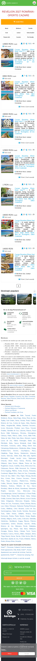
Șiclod (14, 493)
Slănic (3, 425)
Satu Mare (24, 529)
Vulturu (33, 539)
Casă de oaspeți (25, 547)
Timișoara (32, 471)
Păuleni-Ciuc (24, 481)
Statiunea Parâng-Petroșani (26, 506)
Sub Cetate (10, 420)
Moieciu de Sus (6, 423)
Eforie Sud (32, 445)
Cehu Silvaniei (19, 508)
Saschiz (27, 523)
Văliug (24, 445)
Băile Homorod (20, 468)
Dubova (11, 486)
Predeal (17, 428)
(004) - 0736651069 (27, 614)
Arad (29, 443)
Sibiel (16, 456)
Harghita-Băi (11, 425)
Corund (33, 428)
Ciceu (25, 435)
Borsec (11, 468)
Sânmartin (32, 488)
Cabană (17, 547)
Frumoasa (15, 503)
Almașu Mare (10, 541)
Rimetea (23, 433)
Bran (13, 478)
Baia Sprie (16, 498)
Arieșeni (33, 453)
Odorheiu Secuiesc (29, 425)
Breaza (28, 513)
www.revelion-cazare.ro (17, 385)
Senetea (25, 511)
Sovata (22, 420)
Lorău (19, 518)
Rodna (11, 516)
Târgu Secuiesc (12, 481)
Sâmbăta (33, 518)
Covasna (18, 396)
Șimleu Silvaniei (16, 523)
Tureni (33, 531)
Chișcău (4, 461)
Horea (13, 536)
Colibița (33, 420)
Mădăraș (9, 508)
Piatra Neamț (19, 516)
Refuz (9, 653)
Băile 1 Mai (15, 476)
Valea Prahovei (11, 398)
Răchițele (4, 443)
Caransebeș (5, 523)
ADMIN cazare (24, 629)
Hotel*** (3, 547)
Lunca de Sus (30, 508)
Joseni (3, 456)
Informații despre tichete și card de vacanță (15, 558)
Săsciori (9, 483)
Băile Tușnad (25, 415)
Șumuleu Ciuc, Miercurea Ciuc (22, 491)
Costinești (4, 473)
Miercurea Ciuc (30, 466)
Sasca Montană (20, 443)
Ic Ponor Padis (31, 493)
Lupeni (33, 438)
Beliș (11, 443)
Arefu (14, 518)
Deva (22, 466)
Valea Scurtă (16, 511)
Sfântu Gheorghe (20, 440)
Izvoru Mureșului (7, 428)
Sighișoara (32, 458)
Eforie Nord (13, 461)
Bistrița (27, 503)
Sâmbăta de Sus (13, 430)
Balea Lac (32, 440)
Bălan (22, 534)
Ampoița (18, 541)
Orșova (25, 471)
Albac (29, 448)
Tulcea (21, 461)
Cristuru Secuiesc (22, 478)
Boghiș (33, 516)
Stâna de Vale (6, 438)
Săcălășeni (13, 521)
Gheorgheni (32, 433)
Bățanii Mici (13, 473)
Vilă (14, 550)
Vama (17, 420)
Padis (9, 435)
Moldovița (22, 448)
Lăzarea (22, 430)
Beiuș (16, 531)
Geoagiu (4, 531)
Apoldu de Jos (13, 539)
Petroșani (13, 506)
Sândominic (24, 453)
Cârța (28, 496)
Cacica (10, 534)
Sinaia (28, 516)
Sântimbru (4, 521)
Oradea (3, 430)
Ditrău (34, 523)
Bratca (10, 531)
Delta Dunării (21, 398)
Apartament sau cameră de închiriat (13, 552)
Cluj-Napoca (25, 450)
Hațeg (34, 448)
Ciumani (9, 498)
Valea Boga (17, 418)
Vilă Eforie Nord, (21, 67)
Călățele (21, 513)
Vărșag (27, 476)
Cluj (23, 396)
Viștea (22, 503)
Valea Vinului (11, 513)
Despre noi (5, 637)
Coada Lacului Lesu (18, 458)
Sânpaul (28, 534)
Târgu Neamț (5, 536)
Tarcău (18, 536)
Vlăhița (18, 425)
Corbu (3, 508)
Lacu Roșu (25, 428)
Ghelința (33, 481)
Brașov (6, 396)
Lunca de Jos (6, 440)
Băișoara (18, 526)
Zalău (20, 435)
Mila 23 (33, 536)
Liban (19, 445)
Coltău (3, 483)
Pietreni (33, 521)
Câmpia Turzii (25, 531)
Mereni (22, 498)
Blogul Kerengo (7, 634)
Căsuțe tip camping (23, 555)
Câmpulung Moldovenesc (9, 448)
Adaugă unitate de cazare (25, 633)
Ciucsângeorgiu (6, 493)
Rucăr (25, 526)
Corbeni (33, 468)
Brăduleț (27, 539)
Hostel (29, 550)
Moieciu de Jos (7, 526)
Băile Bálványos (12, 433)
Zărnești (27, 438)
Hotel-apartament (7, 550)
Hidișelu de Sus (23, 486)
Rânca (15, 435)
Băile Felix (32, 435)
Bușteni (33, 423)
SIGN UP (19, 578)
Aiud (20, 456)
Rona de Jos (31, 418)
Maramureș (29, 398)
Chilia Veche (25, 536)
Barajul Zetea (18, 483)
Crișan (11, 466)
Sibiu (26, 396)
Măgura (9, 518)
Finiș (2, 481)
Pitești (16, 529)
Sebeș (33, 501)
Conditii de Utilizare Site (26, 638)
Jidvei (34, 534)
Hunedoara (24, 488)
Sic (28, 468)
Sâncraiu (10, 456)
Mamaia (3, 398)
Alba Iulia (26, 456)
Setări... (3, 650)
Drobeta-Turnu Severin (9, 450)
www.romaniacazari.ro (14, 374)
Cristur (7, 478)
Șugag (20, 521)
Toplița (3, 420)
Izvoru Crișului (31, 498)
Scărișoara (21, 493)
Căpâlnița (4, 453)
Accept (27, 653)
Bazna (33, 503)
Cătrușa (3, 435)
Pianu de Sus (22, 473)
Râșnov (26, 521)
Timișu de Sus (6, 503)
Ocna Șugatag (6, 471)
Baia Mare (4, 539)
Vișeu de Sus (5, 476)
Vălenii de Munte (13, 488)
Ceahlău (17, 466)
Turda (20, 471)
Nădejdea (32, 526)
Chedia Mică (5, 496)
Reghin (3, 491)
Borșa (10, 418)
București (32, 511)
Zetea (24, 418)
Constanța (32, 396)
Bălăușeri (32, 529)
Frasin (21, 539)
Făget (22, 476)
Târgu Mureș (14, 453)
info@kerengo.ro (27, 610)
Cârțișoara (4, 468)
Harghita (12, 396)
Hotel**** (13, 555)
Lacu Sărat (4, 506)
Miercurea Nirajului (22, 501)
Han (32, 555)
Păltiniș (14, 471)
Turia (2, 513)
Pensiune (10, 547)
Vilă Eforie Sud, (21, 239)
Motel (19, 550)
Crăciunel (25, 518)
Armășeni (4, 534)
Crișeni (33, 478)
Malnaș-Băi (15, 496)
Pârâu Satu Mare (18, 438)
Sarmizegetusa (6, 511)
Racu (34, 450)
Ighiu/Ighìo (4, 529)
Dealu (3, 541)
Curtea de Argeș (19, 423)
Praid (28, 420)
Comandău (32, 473)
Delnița (3, 518)
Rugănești (4, 466)
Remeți (28, 461)
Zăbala (21, 463)
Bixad (22, 496)
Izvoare (26, 483)
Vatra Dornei (12, 463)
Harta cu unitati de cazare (8, 630)
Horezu (16, 534)
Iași (11, 529)
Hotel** (23, 550)
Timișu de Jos (30, 463)
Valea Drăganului (7, 501)
